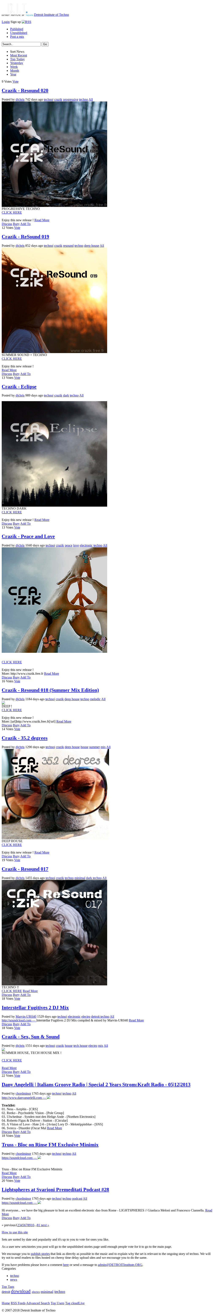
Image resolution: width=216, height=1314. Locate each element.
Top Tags (8, 1286)
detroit (6, 1292)
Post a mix (17, 36)
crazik (58, 99)
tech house (80, 1045)
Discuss (7, 224)
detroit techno (100, 1016)
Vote (15, 81)
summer (94, 747)
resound (68, 245)
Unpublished (18, 33)
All (91, 99)
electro (85, 1016)
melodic (95, 699)
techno (48, 99)
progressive (70, 99)
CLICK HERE (12, 212)
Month (14, 70)
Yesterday (16, 63)
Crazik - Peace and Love (28, 536)
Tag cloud (71, 1303)
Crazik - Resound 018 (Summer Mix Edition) (50, 690)
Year (13, 74)
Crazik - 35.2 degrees (24, 738)
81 (38, 1225)
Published (16, 29)
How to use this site (15, 1232)
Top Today (17, 59)
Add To (25, 224)
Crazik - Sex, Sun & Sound (30, 1036)
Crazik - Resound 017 (25, 869)
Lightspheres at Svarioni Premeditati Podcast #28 (55, 1189)
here (66, 1265)
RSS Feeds (18, 1303)
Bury (16, 224)
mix (103, 747)
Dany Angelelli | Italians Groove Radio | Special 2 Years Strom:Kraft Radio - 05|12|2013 (96, 1084)
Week (14, 67)
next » (44, 1225)
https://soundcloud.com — (20, 1158)
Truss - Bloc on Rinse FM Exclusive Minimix (50, 1144)
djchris (20, 99)
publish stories (40, 1254)
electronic (86, 545)
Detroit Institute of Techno (51, 14)
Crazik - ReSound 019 (25, 236)
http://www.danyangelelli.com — (24, 1097)
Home (6, 1303)
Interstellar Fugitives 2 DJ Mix (35, 1007)
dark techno (94, 878)
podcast (77, 1198)
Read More (41, 220)
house (84, 747)
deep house (91, 245)
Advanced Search (38, 1303)
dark (66, 395)
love (76, 545)
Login (6, 22)
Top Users (57, 1303)
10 (32, 1225)
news (13, 1279)
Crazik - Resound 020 (25, 90)
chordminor (23, 1093)
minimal (79, 878)
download (21, 1291)
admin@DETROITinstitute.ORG (120, 1265)
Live (81, 1303)
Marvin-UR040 (26, 1016)
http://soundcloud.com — (19, 1020)
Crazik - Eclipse (19, 386)
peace (68, 545)
